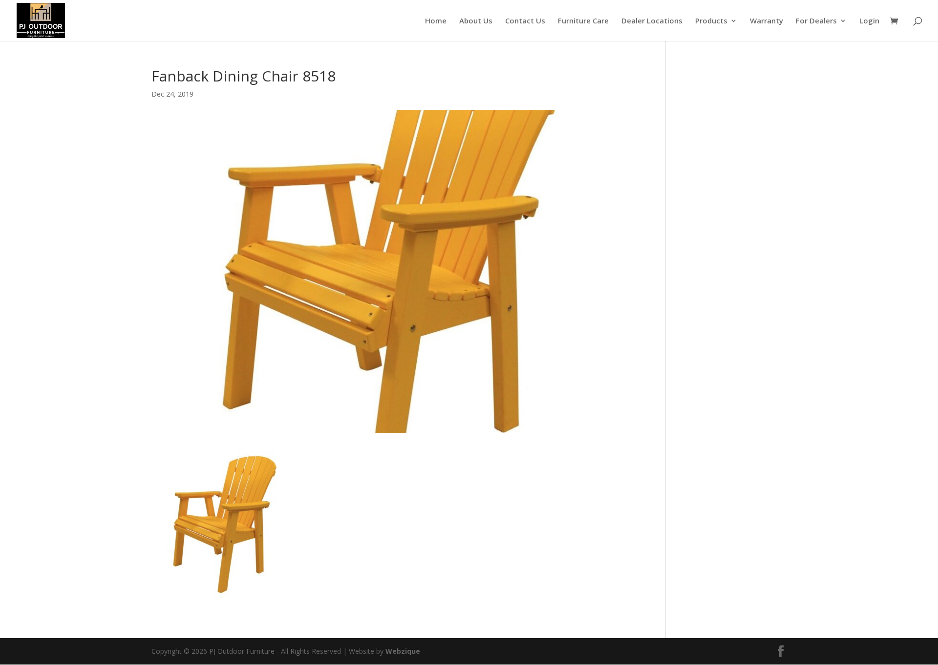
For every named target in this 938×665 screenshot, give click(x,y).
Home (436, 21)
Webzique (402, 651)
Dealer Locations (651, 21)
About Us (475, 21)
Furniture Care (583, 21)
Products (711, 21)
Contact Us (525, 21)
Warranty (766, 21)
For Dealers (816, 21)
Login (869, 21)
